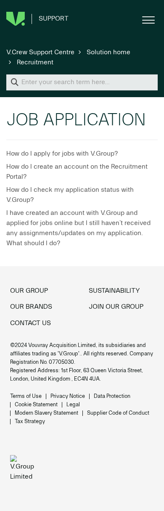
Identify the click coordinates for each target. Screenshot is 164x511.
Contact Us (30, 323)
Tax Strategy (30, 421)
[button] (148, 19)
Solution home (108, 52)
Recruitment (35, 62)
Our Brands (31, 307)
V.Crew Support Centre (40, 52)
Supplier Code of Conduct (118, 413)
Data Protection (112, 396)
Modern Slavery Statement (46, 413)
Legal (73, 405)
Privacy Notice (67, 396)
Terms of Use (26, 396)
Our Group (29, 291)
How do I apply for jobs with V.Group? (62, 154)
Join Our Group (116, 307)
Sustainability (114, 291)
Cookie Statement (36, 405)
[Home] (24, 469)
